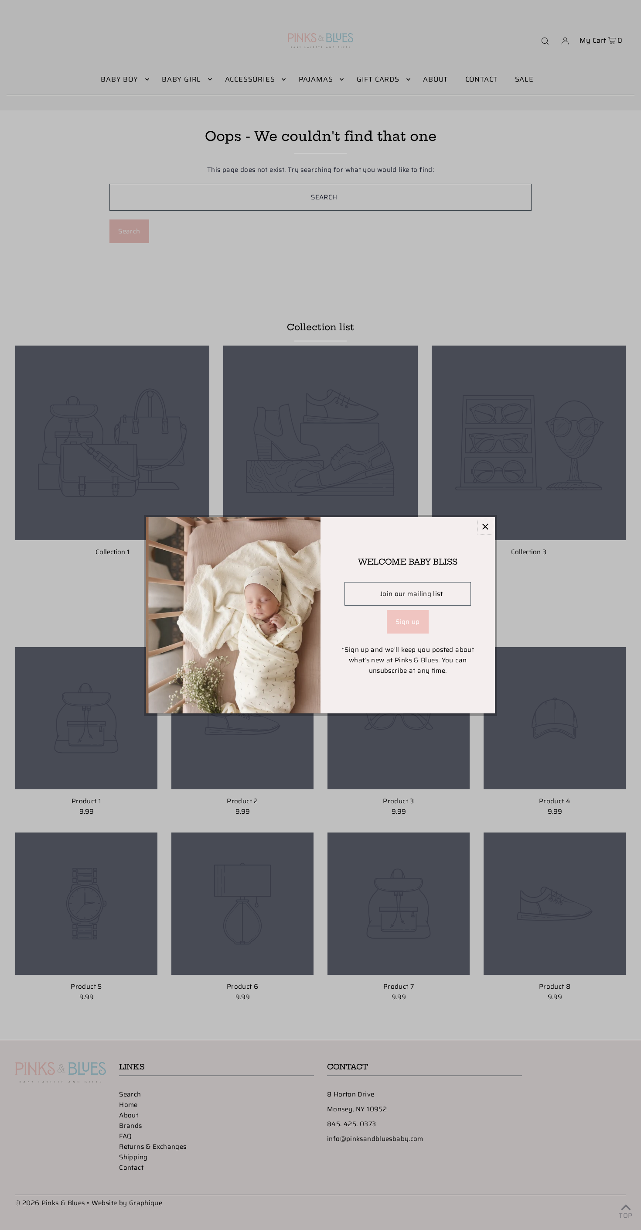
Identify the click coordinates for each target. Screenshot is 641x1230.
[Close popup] (485, 526)
